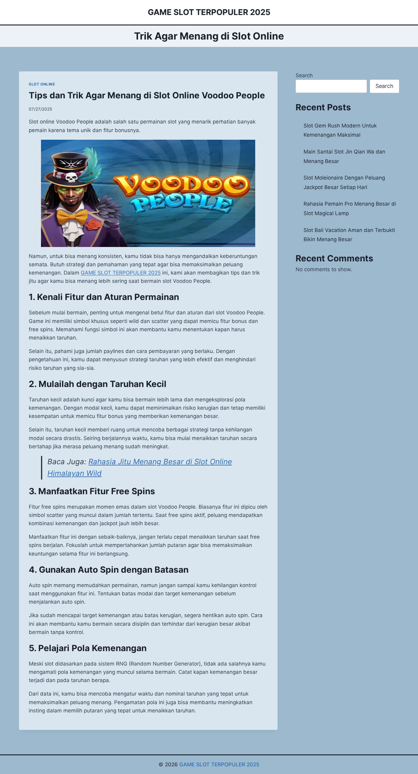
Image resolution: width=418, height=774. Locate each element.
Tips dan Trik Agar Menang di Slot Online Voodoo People (147, 95)
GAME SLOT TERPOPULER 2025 (219, 764)
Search (304, 75)
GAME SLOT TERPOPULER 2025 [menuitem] (121, 273)
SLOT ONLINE (42, 84)
